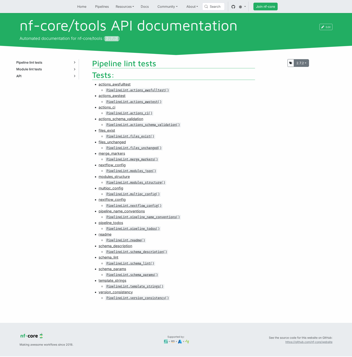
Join (265, 6)
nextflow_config (112, 165)
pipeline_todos (111, 223)
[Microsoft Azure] (180, 341)
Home (81, 6)
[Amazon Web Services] (173, 341)
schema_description (115, 246)
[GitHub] (233, 6)
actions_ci (107, 107)
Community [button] (166, 6)
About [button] (191, 6)
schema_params (112, 269)
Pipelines (102, 6)
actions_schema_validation (121, 119)
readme (105, 234)
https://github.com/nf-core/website (308, 342)
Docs (145, 6)
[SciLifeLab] (187, 341)
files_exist (107, 130)
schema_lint (108, 257)
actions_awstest (112, 96)
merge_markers (112, 153)
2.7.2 (300, 63)
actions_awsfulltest (115, 84)
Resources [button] (124, 6)
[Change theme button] (242, 6)
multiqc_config (111, 188)
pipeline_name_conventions (122, 211)
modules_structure (114, 176)
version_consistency (116, 292)
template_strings (112, 280)
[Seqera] (166, 341)
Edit (328, 27)
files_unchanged (112, 142)
